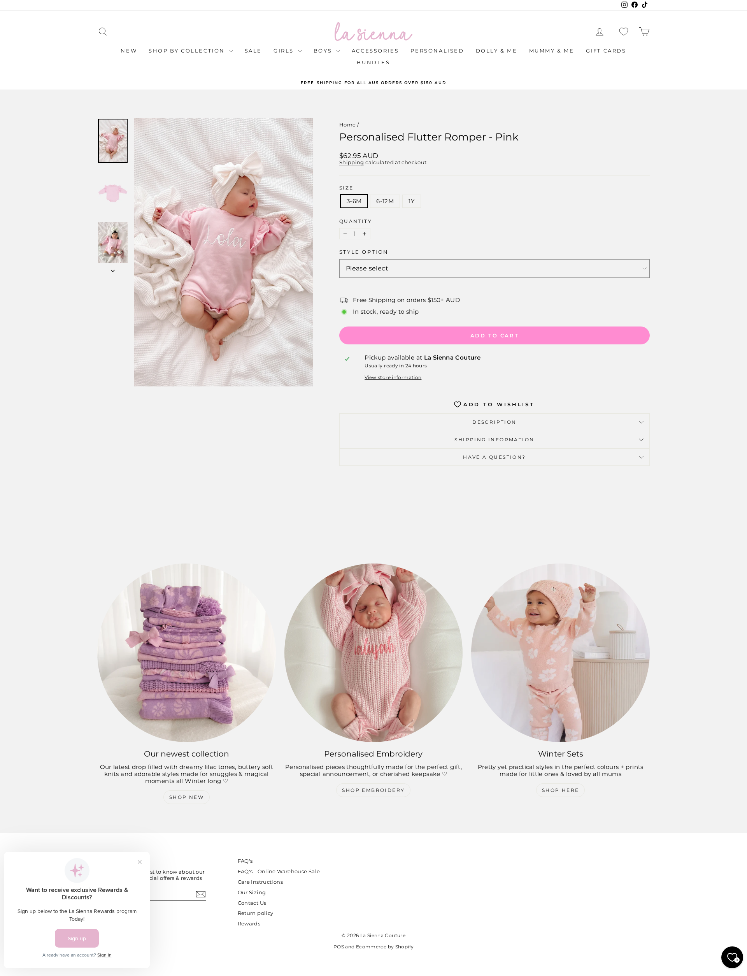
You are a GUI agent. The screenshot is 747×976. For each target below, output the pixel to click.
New (129, 50)
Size (346, 188)
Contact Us (252, 903)
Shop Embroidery (373, 790)
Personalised (437, 50)
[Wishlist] (624, 32)
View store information (393, 377)
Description (494, 422)
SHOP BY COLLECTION (188, 50)
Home (347, 124)
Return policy (256, 913)
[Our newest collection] (186, 652)
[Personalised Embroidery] (373, 652)
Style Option (364, 252)
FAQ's (245, 861)
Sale (253, 50)
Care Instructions (260, 882)
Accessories (375, 50)
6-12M (385, 201)
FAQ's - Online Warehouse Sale (279, 871)
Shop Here (560, 790)
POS (338, 947)
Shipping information (494, 439)
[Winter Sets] (560, 652)
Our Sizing (252, 892)
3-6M (354, 201)
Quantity (355, 221)
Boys (324, 50)
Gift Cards (606, 50)
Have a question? (494, 457)
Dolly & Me (496, 50)
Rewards (249, 923)
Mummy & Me (551, 50)
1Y (412, 201)
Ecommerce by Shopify (385, 947)
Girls (285, 50)
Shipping (351, 162)
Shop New (186, 797)
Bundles (373, 62)
